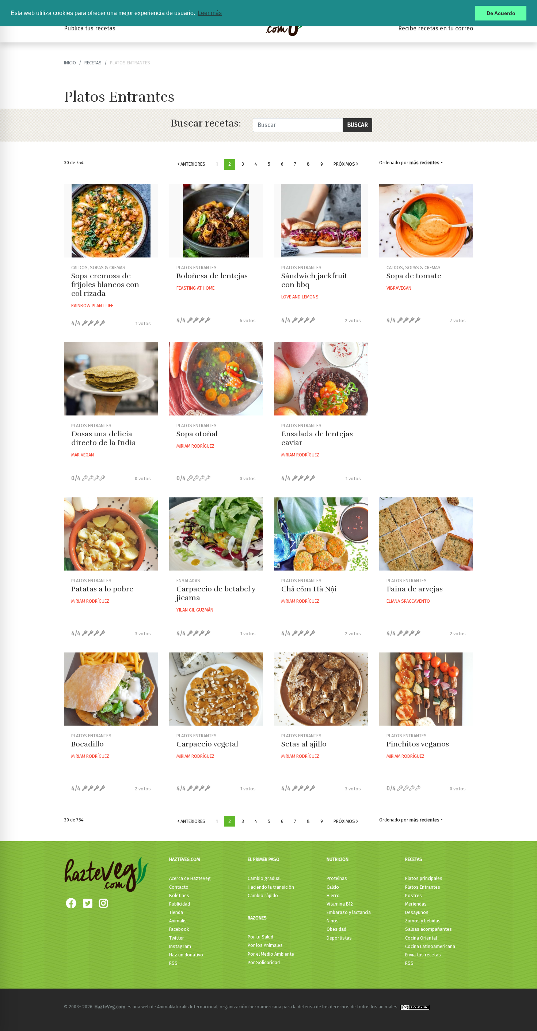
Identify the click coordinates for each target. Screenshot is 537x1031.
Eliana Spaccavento (408, 601)
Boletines (179, 895)
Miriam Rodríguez (195, 446)
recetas (93, 62)
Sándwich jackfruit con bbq (314, 280)
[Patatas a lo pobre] (111, 534)
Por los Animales (265, 945)
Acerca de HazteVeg (190, 878)
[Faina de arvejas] (426, 534)
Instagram (180, 946)
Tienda (176, 912)
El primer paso (263, 859)
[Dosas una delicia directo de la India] (111, 378)
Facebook (179, 929)
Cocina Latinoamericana (430, 946)
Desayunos (417, 912)
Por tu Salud (260, 937)
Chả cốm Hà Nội (308, 589)
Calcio (333, 887)
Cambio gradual (264, 878)
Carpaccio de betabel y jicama (215, 593)
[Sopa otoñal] (216, 378)
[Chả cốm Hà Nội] (321, 534)
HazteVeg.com (184, 859)
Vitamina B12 (340, 904)
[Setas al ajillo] (321, 689)
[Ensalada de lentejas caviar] (321, 378)
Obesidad (336, 929)
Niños (333, 920)
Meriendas (416, 904)
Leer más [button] (210, 13)
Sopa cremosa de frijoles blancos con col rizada (105, 284)
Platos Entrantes (422, 887)
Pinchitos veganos (417, 744)
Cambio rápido (263, 895)
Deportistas (339, 938)
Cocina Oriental (421, 938)
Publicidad (179, 904)
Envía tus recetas (423, 954)
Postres (413, 895)
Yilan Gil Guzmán (194, 610)
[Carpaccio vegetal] (216, 689)
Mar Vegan (82, 455)
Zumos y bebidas (423, 920)
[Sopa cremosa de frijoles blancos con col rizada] (111, 220)
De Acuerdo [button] (501, 13)
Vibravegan (398, 288)
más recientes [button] (424, 162)
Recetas (413, 859)
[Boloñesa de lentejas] (216, 220)
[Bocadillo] (111, 689)
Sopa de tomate (413, 276)
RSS (173, 963)
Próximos (345, 164)
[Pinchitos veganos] (426, 689)
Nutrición (338, 859)
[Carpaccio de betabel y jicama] (216, 534)
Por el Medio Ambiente (271, 954)
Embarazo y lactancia (349, 912)
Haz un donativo (186, 954)
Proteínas (337, 878)
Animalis (178, 920)
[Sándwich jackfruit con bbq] (321, 220)
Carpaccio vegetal (207, 744)
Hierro (333, 895)
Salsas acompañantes (428, 929)
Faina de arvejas (414, 589)
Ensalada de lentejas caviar (317, 438)
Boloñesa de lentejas (212, 276)
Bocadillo (87, 744)
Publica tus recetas (89, 28)
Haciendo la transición (271, 887)
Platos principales (423, 878)
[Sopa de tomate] (426, 220)
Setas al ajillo (304, 744)
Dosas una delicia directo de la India (103, 438)
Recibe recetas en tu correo (435, 28)
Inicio (70, 62)
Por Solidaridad (264, 962)
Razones (257, 918)
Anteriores (192, 164)
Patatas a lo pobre (102, 589)
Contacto (178, 887)
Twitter (176, 938)
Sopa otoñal (197, 434)
